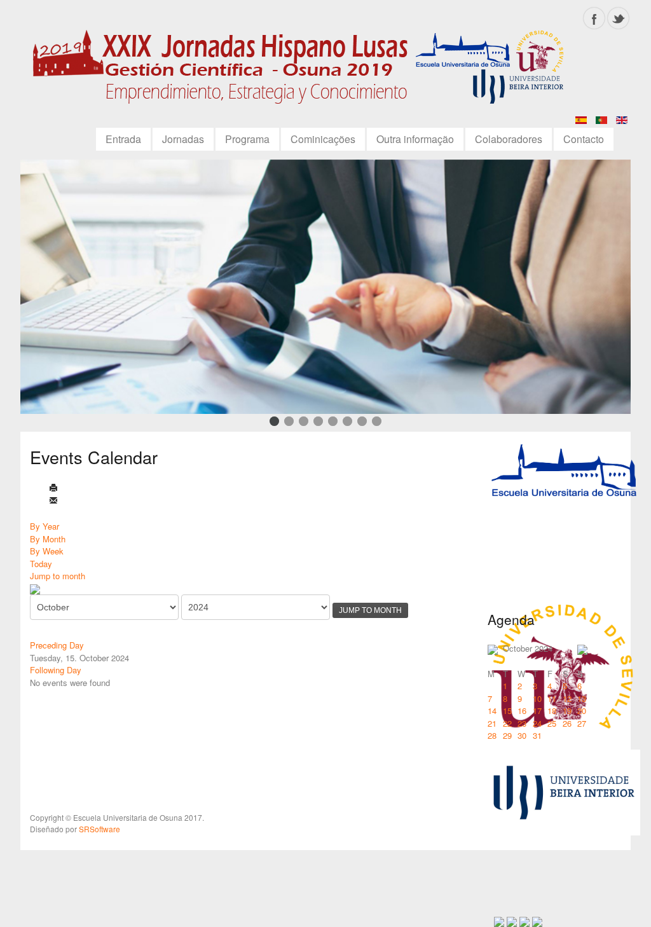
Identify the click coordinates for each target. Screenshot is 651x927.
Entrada (123, 139)
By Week (47, 551)
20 (581, 710)
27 (581, 723)
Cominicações (323, 139)
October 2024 (527, 648)
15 (507, 710)
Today (41, 564)
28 (492, 735)
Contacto (583, 139)
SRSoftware (99, 828)
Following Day (55, 670)
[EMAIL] (53, 501)
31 (537, 735)
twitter (618, 18)
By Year (44, 526)
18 (551, 710)
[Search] (35, 588)
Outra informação (415, 139)
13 (581, 698)
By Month (47, 539)
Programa (247, 139)
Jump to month (57, 576)
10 (537, 698)
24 (537, 723)
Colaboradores (508, 139)
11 (551, 698)
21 (492, 723)
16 (521, 710)
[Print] (53, 489)
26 (567, 723)
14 (492, 710)
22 (507, 723)
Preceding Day (57, 645)
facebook (594, 18)
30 (521, 735)
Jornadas (183, 139)
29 (507, 735)
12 (567, 698)
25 (551, 723)
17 (537, 710)
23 (521, 723)
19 (567, 710)
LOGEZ (303, 71)
